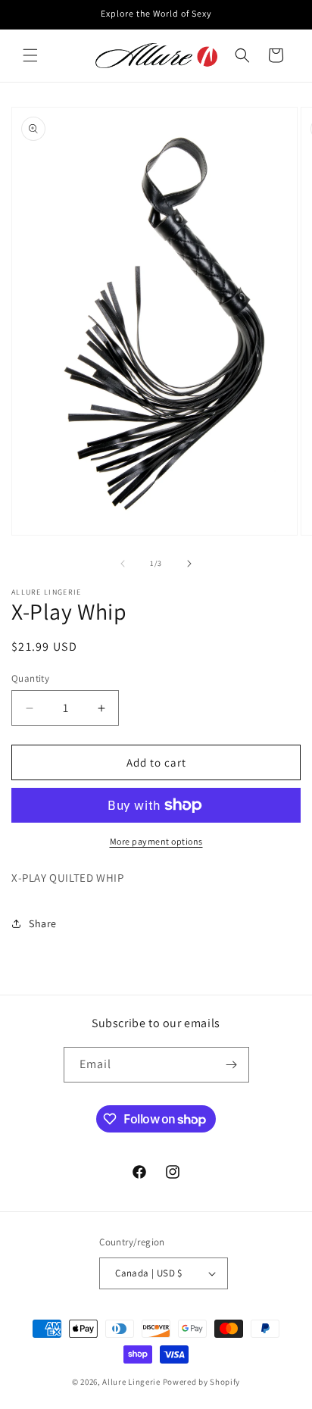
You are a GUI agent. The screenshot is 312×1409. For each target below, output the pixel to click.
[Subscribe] (231, 1065)
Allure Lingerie (131, 1381)
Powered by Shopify (202, 1381)
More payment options (156, 841)
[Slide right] (189, 563)
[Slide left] (122, 563)
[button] (30, 55)
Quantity (30, 678)
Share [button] (43, 923)
